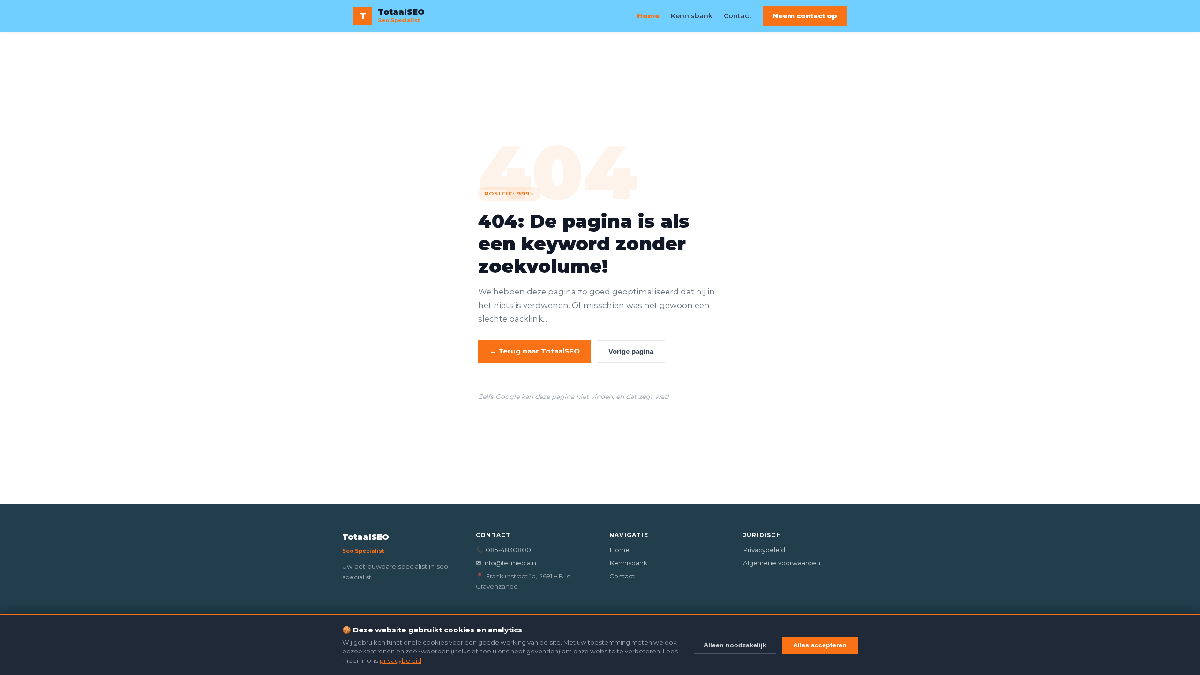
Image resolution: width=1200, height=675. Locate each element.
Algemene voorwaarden (781, 563)
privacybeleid (400, 660)
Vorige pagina (630, 351)
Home (648, 16)
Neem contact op (804, 16)
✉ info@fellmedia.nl (507, 563)
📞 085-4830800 (503, 550)
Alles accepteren (820, 645)
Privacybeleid (764, 550)
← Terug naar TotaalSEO (534, 351)
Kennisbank (691, 16)
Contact (738, 16)
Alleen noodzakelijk (735, 645)
